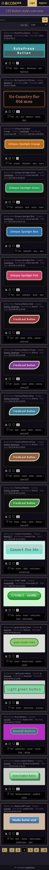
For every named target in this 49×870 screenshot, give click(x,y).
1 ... (4, 850)
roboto (38, 661)
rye (17, 116)
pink (18, 294)
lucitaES (7, 719)
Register (43, 2)
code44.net (30, 867)
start (18, 618)
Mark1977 (8, 83)
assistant (40, 707)
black (37, 116)
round (24, 664)
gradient (36, 794)
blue (16, 68)
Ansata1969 (9, 583)
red (22, 116)
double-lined (27, 661)
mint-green (35, 568)
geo (40, 68)
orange (17, 163)
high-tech (24, 71)
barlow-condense (22, 794)
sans (30, 842)
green (34, 207)
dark (24, 120)
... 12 (44, 850)
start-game (27, 618)
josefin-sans (21, 842)
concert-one (24, 572)
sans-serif (24, 341)
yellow (27, 752)
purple (16, 383)
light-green (28, 707)
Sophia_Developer (11, 306)
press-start (35, 615)
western (29, 116)
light (25, 568)
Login (32, 2)
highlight (26, 163)
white (30, 337)
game (18, 615)
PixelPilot (8, 35)
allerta (37, 337)
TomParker (24, 131)
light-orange (35, 838)
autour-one (20, 748)
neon (22, 68)
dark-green (31, 68)
